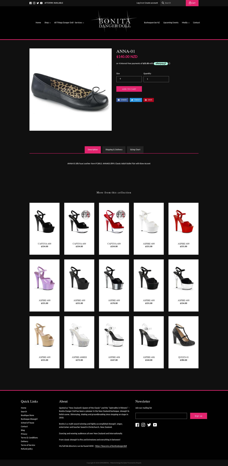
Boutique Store (27, 415)
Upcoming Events (170, 23)
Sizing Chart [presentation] (135, 150)
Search (24, 412)
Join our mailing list (143, 408)
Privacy (24, 434)
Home (38, 23)
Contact (196, 23)
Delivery (24, 441)
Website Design (115, 463)
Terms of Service (28, 445)
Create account (151, 3)
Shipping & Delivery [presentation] (113, 150)
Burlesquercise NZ (152, 23)
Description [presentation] (93, 150)
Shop (48, 22)
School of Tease (27, 423)
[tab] (93, 149)
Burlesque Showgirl (29, 419)
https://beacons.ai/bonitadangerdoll (111, 446)
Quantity (147, 73)
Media (186, 22)
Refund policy (27, 449)
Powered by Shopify (134, 463)
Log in (139, 3)
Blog (23, 430)
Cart (193, 3)
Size (118, 73)
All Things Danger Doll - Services (69, 22)
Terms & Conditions (29, 438)
